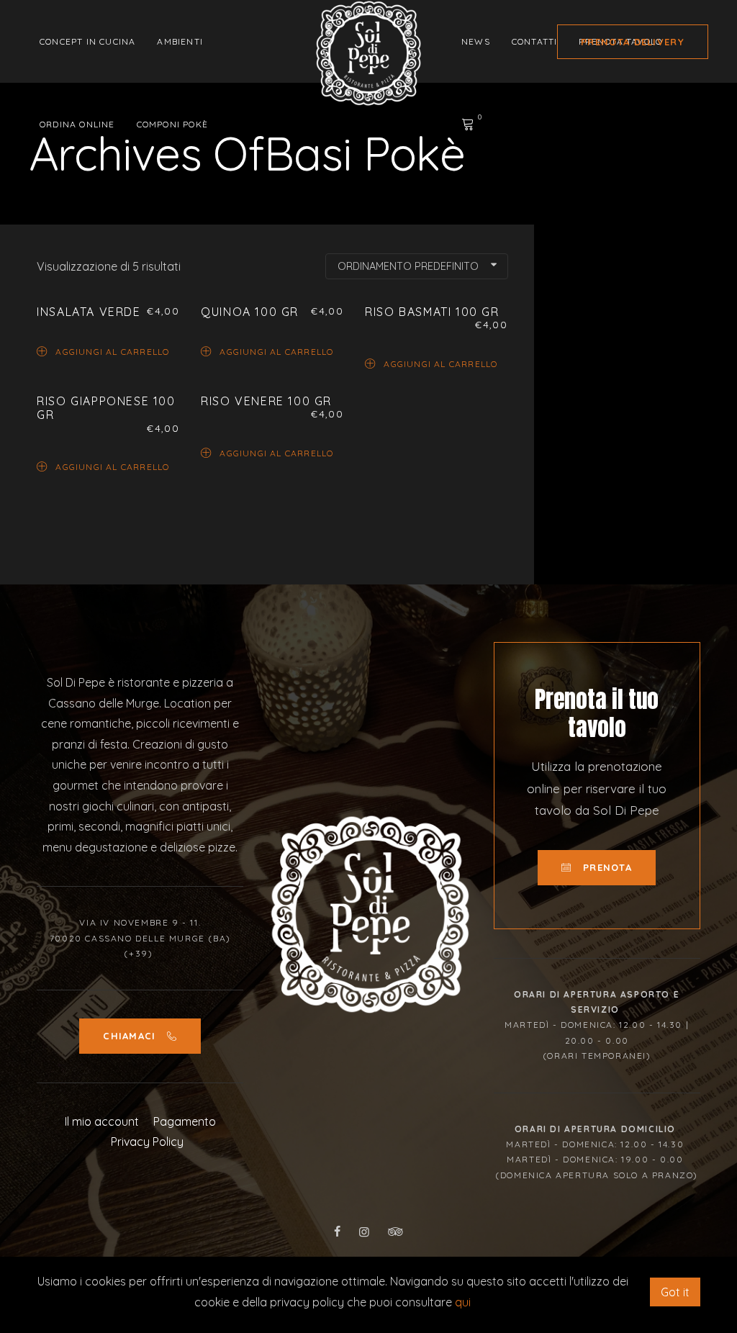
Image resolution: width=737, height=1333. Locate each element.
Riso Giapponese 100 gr (106, 408)
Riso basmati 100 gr (432, 311)
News (475, 41)
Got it (675, 1292)
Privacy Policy (147, 1141)
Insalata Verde (88, 311)
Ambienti (180, 41)
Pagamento (184, 1121)
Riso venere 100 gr (266, 401)
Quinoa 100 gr (250, 311)
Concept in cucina (87, 41)
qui (463, 1302)
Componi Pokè (172, 124)
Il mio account (102, 1121)
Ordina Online (77, 124)
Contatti (535, 41)
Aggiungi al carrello (112, 351)
